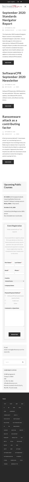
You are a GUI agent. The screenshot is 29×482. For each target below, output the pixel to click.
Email (7, 270)
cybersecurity (7, 415)
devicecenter (7, 418)
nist (22, 437)
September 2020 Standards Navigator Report (14, 18)
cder (20, 407)
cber (14, 407)
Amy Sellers (8, 87)
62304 (11, 403)
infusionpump (14, 434)
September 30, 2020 (10, 27)
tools (21, 460)
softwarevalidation (8, 456)
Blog (20, 30)
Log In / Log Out (11, 1)
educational (6, 422)
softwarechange (7, 452)
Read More (8, 62)
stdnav (5, 460)
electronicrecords (17, 422)
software (18, 449)
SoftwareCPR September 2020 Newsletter (14, 76)
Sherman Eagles (9, 30)
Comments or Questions (12, 308)
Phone (17, 270)
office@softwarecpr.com (10, 383)
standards (18, 456)
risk (12, 445)
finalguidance (16, 426)
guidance (6, 430)
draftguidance (16, 418)
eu (4, 426)
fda (9, 426)
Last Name (18, 262)
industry (6, 434)
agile (22, 403)
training (6, 464)
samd (11, 449)
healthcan (13, 430)
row (17, 445)
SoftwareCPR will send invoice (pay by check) (15, 297)
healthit (21, 430)
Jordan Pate (8, 134)
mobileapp (6, 437)
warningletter (14, 464)
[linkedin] (18, 1)
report (5, 445)
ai (4, 407)
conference (12, 411)
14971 (5, 403)
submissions (13, 460)
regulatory (19, 441)
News (17, 87)
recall (11, 441)
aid (8, 407)
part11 (5, 441)
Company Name (9, 285)
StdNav (24, 30)
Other (15, 303)
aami (17, 403)
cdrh (5, 411)
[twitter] (21, 1)
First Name (8, 262)
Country (7, 278)
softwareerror (18, 452)
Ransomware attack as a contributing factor (11, 122)
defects (15, 415)
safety (5, 449)
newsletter (14, 437)
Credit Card (15, 301)
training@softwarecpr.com (14, 349)
